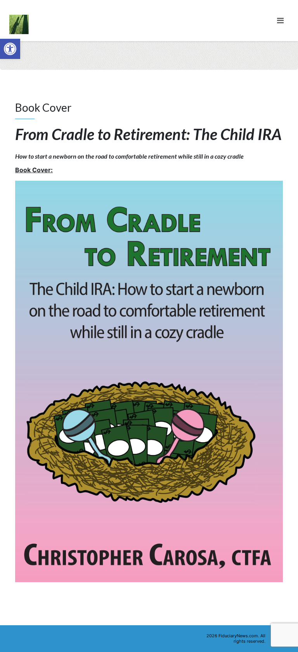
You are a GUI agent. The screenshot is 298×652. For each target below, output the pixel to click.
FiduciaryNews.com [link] (238, 635)
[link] (10, 49)
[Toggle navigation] (280, 20)
